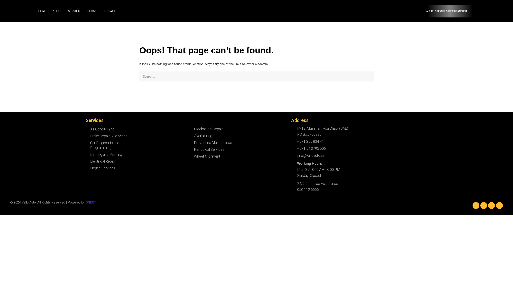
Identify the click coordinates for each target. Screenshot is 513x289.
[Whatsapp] (499, 205)
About (57, 11)
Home (42, 11)
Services (74, 11)
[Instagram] (491, 205)
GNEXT (91, 202)
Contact (109, 11)
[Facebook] (476, 205)
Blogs (92, 11)
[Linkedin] (483, 205)
